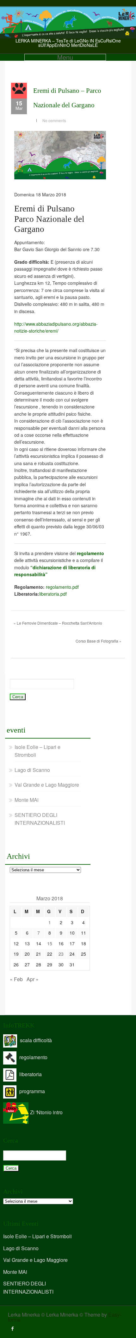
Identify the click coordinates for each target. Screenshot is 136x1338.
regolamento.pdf (62, 587)
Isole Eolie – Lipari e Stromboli (37, 1236)
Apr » (33, 979)
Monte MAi (27, 799)
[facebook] (12, 1328)
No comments (54, 120)
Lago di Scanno (32, 769)
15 (49, 943)
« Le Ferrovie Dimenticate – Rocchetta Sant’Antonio (58, 623)
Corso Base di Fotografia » (98, 641)
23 (61, 954)
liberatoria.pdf (53, 594)
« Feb (16, 979)
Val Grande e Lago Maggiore (47, 784)
